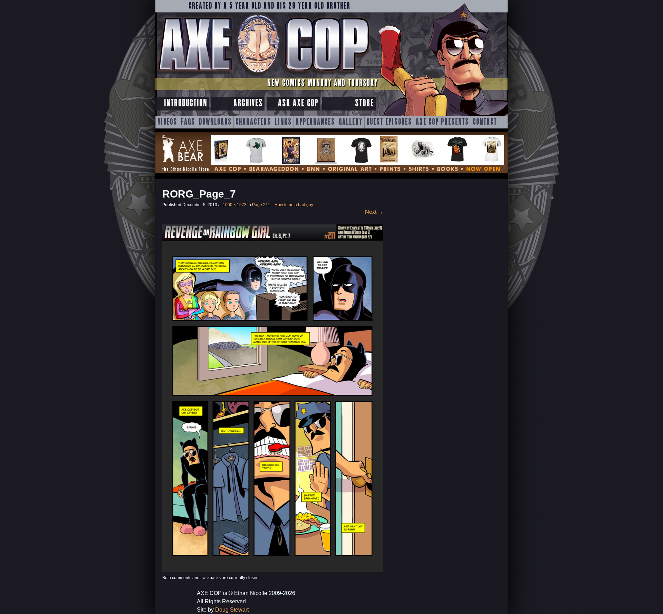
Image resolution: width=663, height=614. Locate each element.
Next (374, 212)
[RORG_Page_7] (272, 570)
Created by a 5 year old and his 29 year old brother (269, 6)
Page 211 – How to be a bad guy (282, 204)
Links (283, 122)
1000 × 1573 (235, 204)
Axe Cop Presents (442, 122)
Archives (248, 103)
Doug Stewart (232, 610)
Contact (485, 122)
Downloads (215, 122)
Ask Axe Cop (298, 103)
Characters (253, 122)
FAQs (188, 122)
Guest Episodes (389, 122)
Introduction (185, 103)
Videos (167, 122)
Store (364, 103)
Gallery (351, 122)
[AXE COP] (263, 75)
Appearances (315, 122)
